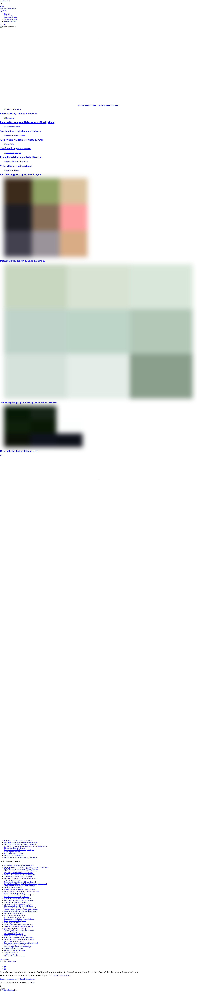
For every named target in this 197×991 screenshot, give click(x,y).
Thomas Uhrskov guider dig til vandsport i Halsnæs (21, 910)
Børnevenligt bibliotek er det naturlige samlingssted (20, 911)
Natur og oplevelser (10, 19)
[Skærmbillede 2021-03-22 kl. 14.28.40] (18, 485)
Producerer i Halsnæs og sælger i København (18, 937)
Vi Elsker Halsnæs (8, 990)
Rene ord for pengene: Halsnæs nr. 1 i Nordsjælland (27, 122)
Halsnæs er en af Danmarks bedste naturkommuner (20, 842)
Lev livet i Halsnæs (10, 18)
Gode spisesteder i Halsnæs (13, 887)
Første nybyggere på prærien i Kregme (20, 174)
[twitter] (5, 966)
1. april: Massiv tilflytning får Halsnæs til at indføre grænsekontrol (28, 834)
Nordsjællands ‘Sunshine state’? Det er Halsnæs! (20, 844)
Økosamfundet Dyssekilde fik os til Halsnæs (18, 906)
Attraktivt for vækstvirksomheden (15, 950)
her (33, 982)
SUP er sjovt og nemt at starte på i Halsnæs (18, 840)
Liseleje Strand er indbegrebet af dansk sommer (19, 889)
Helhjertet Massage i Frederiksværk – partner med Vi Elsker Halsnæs (26, 867)
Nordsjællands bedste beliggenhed (15, 921)
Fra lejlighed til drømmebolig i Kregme (21, 157)
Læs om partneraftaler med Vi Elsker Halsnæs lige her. (17, 979)
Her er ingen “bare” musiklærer (14, 941)
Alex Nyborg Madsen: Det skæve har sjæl (22, 139)
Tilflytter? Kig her (10, 16)
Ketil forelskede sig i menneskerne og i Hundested (20, 857)
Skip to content (5, 1)
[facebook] (5, 965)
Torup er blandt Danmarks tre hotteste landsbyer (19, 886)
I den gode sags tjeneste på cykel (14, 917)
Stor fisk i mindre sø (10, 954)
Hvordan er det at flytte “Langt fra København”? (20, 908)
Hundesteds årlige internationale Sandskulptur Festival (21, 891)
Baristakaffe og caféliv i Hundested (18, 113)
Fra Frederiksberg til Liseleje (13, 853)
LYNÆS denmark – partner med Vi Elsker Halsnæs (21, 869)
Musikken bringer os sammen (15, 148)
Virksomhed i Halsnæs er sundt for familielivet (19, 900)
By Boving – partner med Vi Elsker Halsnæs (18, 873)
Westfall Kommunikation (62, 975)
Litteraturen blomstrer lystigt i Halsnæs (16, 897)
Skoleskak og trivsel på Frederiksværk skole (18, 926)
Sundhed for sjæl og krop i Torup (15, 932)
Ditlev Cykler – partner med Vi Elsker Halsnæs (19, 874)
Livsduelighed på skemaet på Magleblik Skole (19, 865)
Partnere (6, 14)
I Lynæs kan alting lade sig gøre (14, 848)
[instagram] (5, 968)
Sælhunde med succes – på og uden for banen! (19, 930)
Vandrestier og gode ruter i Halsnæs (15, 902)
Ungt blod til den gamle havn (13, 913)
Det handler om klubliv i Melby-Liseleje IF (22, 260)
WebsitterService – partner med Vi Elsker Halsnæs (20, 871)
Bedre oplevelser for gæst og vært (15, 935)
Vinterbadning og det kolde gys (14, 956)
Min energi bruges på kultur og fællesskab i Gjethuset (28, 402)
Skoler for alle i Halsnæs (12, 880)
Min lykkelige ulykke (11, 952)
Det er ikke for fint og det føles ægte (19, 451)
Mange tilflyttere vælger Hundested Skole (17, 898)
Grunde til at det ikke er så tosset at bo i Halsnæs (98, 105)
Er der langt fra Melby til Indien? (14, 915)
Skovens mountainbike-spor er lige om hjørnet (19, 895)
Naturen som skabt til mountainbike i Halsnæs (19, 939)
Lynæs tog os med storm (12, 852)
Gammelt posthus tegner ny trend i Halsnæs (18, 904)
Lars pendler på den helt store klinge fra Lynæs (19, 850)
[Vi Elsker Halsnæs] (8, 8)
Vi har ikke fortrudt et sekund (16, 166)
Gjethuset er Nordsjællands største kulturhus (18, 924)
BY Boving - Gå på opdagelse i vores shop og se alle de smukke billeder (30, 489)
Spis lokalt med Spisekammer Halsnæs (20, 131)
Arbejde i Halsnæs (10, 21)
